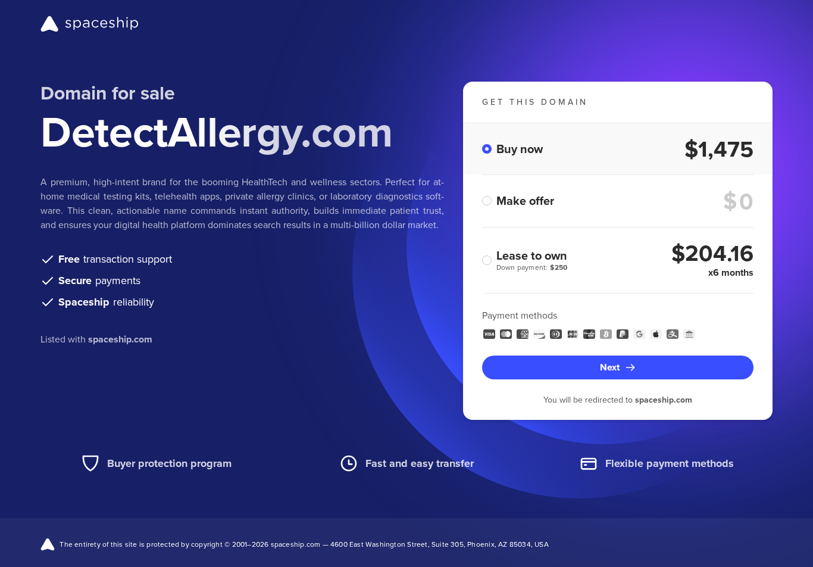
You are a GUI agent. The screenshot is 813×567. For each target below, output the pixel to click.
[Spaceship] (89, 23)
